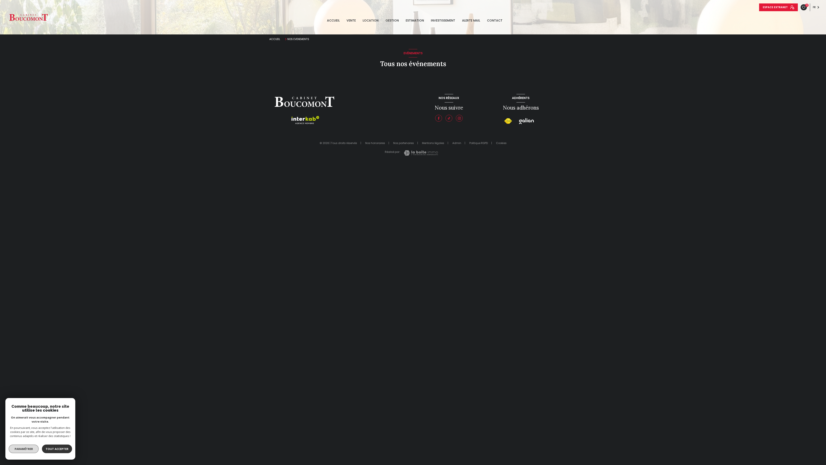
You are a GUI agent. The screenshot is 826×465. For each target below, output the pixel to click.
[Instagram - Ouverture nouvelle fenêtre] (459, 118)
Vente (351, 20)
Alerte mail (471, 20)
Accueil (333, 20)
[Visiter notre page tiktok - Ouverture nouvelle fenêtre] (448, 118)
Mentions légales (433, 143)
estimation (415, 20)
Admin (456, 143)
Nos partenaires (403, 143)
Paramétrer (24, 449)
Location (371, 20)
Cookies (501, 143)
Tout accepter (57, 449)
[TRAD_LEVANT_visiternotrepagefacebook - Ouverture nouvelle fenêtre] (438, 118)
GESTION (392, 20)
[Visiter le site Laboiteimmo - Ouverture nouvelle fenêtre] (421, 153)
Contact (494, 20)
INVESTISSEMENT (443, 20)
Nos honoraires (375, 143)
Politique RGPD (478, 143)
